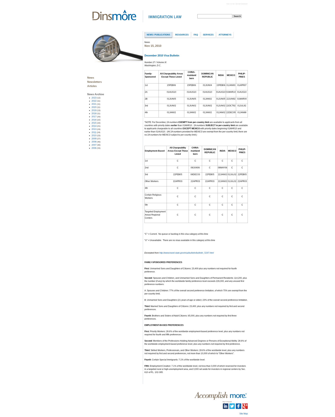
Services (208, 35)
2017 (96, 116)
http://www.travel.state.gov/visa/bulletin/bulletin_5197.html (186, 253)
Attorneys (225, 35)
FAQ (196, 35)
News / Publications (158, 35)
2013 (96, 129)
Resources (182, 35)
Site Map (243, 413)
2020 (96, 107)
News (90, 77)
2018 (96, 113)
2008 (96, 142)
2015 (96, 123)
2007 (96, 145)
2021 (96, 104)
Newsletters (94, 82)
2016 (96, 120)
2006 (96, 148)
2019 (96, 110)
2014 (96, 126)
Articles (92, 86)
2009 (96, 138)
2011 (96, 132)
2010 (96, 135)
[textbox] (214, 16)
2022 (96, 101)
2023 (96, 98)
